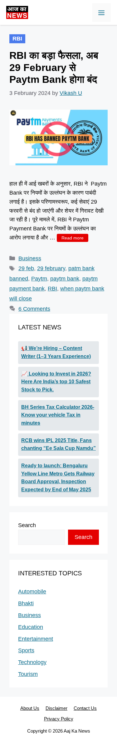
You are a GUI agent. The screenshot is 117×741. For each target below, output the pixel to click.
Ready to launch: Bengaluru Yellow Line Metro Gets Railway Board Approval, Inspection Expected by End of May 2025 (58, 477)
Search (27, 525)
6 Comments (34, 309)
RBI (52, 289)
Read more (72, 237)
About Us (29, 708)
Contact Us (85, 708)
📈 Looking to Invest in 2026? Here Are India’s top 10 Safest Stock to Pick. (56, 381)
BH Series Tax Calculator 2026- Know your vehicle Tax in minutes (57, 415)
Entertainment (35, 639)
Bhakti (26, 603)
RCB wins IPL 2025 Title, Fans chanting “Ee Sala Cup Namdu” (58, 444)
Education (30, 627)
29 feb (26, 268)
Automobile (32, 591)
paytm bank (64, 279)
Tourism (28, 674)
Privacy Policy (58, 718)
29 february (51, 268)
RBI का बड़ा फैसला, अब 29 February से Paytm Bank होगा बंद (53, 67)
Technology (32, 662)
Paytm (39, 279)
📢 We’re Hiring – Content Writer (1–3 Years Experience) (56, 352)
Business (29, 258)
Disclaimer (56, 708)
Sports (26, 650)
